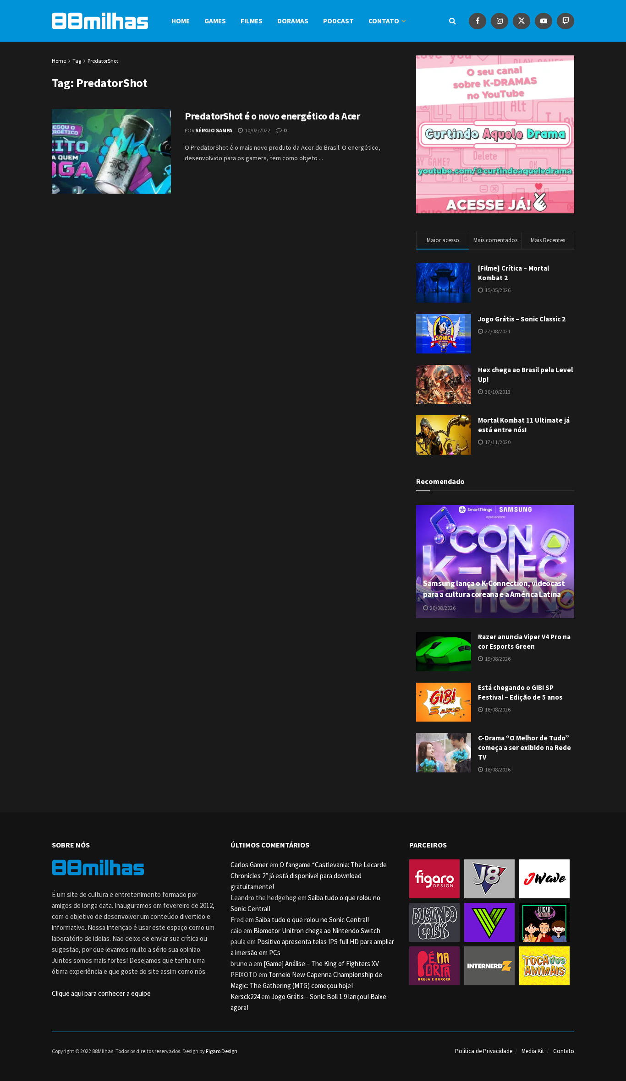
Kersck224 (245, 996)
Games (215, 20)
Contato (383, 20)
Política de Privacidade (483, 1051)
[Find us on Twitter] (521, 21)
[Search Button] (452, 21)
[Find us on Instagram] (499, 21)
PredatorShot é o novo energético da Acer (272, 115)
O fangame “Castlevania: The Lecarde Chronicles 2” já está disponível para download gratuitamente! (309, 875)
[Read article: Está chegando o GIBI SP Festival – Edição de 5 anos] (443, 702)
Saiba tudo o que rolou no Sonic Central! (312, 919)
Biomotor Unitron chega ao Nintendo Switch (316, 930)
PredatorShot (103, 60)
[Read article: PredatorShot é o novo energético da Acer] (111, 151)
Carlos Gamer (249, 864)
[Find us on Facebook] (477, 21)
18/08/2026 (497, 709)
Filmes (252, 20)
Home (180, 20)
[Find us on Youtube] (543, 21)
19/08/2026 (497, 658)
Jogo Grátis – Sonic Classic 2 (522, 319)
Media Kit (533, 1051)
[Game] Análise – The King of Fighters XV (321, 963)
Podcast (338, 20)
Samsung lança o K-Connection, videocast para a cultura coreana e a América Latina (494, 588)
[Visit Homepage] (100, 20)
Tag (76, 60)
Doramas (292, 20)
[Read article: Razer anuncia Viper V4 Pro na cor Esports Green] (443, 651)
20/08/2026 (442, 607)
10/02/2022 (257, 130)
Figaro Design (221, 1051)
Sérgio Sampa (213, 130)
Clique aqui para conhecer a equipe (101, 993)
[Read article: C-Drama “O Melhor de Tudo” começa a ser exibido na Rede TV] (443, 752)
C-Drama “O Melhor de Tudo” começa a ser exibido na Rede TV (524, 747)
